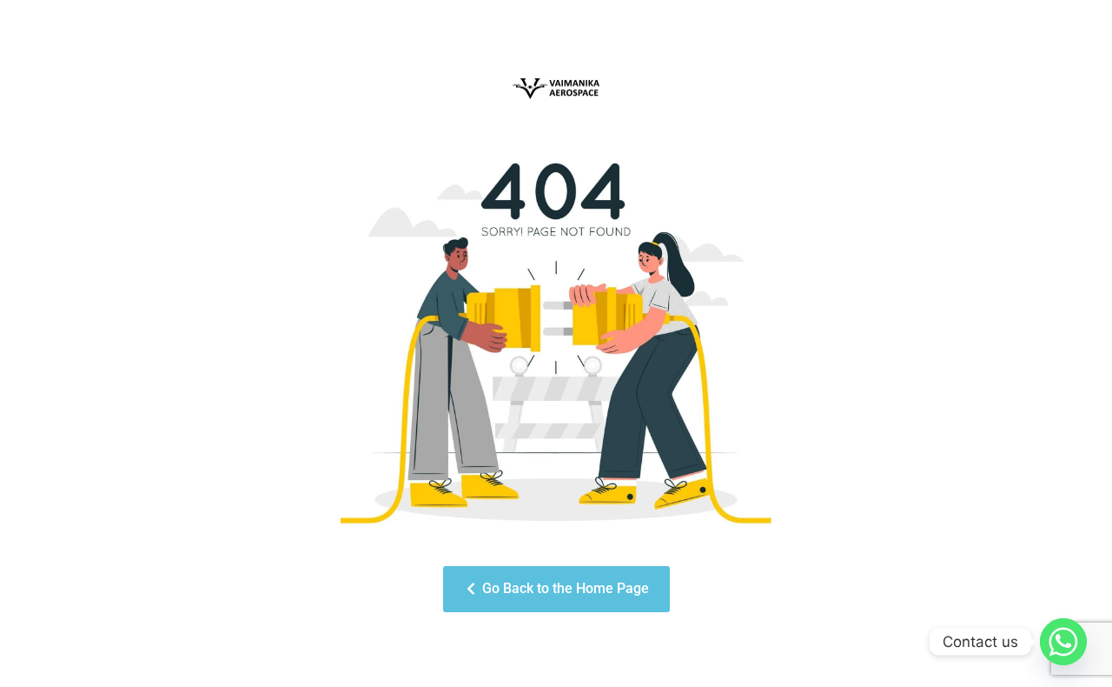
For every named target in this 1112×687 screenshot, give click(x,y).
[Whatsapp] (1063, 641)
